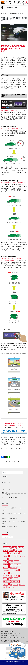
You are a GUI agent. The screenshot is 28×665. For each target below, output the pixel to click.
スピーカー (5, 564)
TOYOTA (5, 553)
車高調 (4, 587)
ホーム (2, 12)
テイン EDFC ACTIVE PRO (15, 448)
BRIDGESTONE (6, 547)
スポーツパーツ (19, 12)
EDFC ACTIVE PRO (14, 66)
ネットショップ (19, 4)
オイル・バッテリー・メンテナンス (10, 497)
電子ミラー (15, 587)
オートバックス (17, 559)
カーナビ (5, 561)
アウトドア (5, 556)
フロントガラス (6, 575)
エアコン (5, 559)
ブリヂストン (15, 575)
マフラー (5, 578)
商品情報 (12, 12)
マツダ (21, 575)
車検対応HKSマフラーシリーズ (9, 526)
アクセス (15, 4)
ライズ (16, 578)
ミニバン (11, 578)
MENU (26, 3)
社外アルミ (22, 584)
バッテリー (18, 573)
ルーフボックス (6, 581)
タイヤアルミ (18, 564)
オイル (10, 559)
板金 (11, 584)
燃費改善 (16, 584)
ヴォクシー (5, 584)
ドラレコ (16, 570)
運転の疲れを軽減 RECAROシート (10, 518)
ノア (21, 570)
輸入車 (9, 587)
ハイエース (5, 573)
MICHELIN (5, 550)
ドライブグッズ (6, 494)
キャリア (11, 561)
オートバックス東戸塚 (6, 2)
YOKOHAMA (16, 553)
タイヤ (11, 564)
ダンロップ (5, 567)
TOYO (20, 550)
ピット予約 (23, 4)
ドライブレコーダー (7, 570)
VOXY (10, 553)
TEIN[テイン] (4, 66)
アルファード (13, 556)
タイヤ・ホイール (6, 486)
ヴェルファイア (15, 581)
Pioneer (11, 550)
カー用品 (7, 12)
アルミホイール (21, 556)
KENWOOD (20, 547)
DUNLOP (14, 547)
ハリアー (12, 573)
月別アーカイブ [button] (7, 537)
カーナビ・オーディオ (7, 489)
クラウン (17, 561)
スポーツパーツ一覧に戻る (11, 461)
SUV (16, 550)
